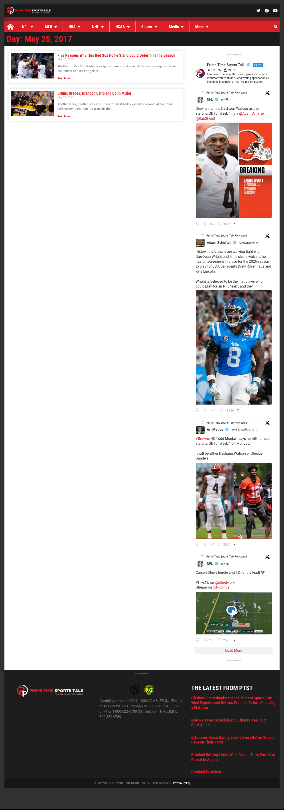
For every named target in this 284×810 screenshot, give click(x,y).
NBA (72, 26)
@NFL (225, 99)
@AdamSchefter (251, 113)
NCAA (120, 26)
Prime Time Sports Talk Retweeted (226, 92)
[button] (275, 27)
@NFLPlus (221, 587)
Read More (63, 78)
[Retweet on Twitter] (203, 92)
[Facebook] (267, 11)
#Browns (203, 438)
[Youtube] (275, 11)
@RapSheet (205, 118)
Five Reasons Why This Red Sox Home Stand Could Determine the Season (116, 55)
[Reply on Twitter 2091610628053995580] (199, 545)
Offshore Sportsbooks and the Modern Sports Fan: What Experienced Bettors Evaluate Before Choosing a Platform (233, 703)
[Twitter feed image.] (234, 170)
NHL (95, 26)
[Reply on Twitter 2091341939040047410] (199, 640)
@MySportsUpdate (242, 429)
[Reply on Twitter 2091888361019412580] (199, 224)
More (199, 26)
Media (174, 26)
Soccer (146, 26)
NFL (25, 26)
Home (10, 26)
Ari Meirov (215, 429)
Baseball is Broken (206, 772)
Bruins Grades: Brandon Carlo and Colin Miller (94, 93)
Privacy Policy (181, 783)
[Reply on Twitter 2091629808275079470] (199, 410)
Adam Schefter (219, 243)
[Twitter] (258, 11)
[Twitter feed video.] (234, 613)
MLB (48, 26)
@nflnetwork (225, 582)
